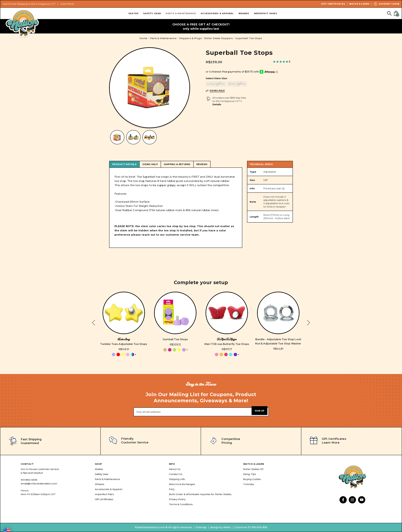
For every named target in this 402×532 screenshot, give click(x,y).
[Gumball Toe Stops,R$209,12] (175, 312)
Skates (133, 13)
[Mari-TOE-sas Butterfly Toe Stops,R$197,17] (226, 312)
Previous (93, 322)
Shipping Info (177, 479)
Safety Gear (152, 13)
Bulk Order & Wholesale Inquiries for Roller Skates (200, 494)
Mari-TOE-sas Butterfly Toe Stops (226, 344)
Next (308, 322)
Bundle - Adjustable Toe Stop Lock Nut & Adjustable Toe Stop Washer (278, 341)
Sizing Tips (249, 474)
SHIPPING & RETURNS (177, 164)
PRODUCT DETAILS (124, 164)
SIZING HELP (150, 164)
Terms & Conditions (181, 504)
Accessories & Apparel (217, 13)
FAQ (171, 489)
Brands (244, 13)
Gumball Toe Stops (175, 339)
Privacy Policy (177, 499)
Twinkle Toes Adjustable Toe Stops (123, 344)
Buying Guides (252, 479)
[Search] (389, 13)
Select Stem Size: (216, 78)
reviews (202, 164)
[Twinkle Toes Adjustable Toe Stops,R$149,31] (123, 312)
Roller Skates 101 (253, 469)
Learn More (67, 3)
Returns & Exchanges (182, 484)
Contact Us (175, 474)
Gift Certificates (333, 4)
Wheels (99, 484)
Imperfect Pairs (265, 13)
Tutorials (248, 484)
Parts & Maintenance (181, 13)
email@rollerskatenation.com (39, 483)
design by (216, 527)
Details (216, 104)
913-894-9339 (29, 479)
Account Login (389, 4)
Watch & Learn (359, 4)
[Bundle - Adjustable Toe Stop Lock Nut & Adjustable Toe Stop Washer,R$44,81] (278, 312)
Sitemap (201, 527)
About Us (174, 469)
